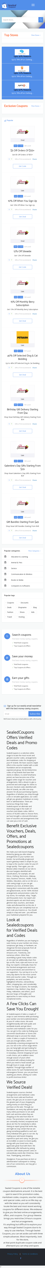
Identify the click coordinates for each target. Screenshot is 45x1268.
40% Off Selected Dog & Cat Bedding (22, 357)
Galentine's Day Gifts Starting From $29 (22, 467)
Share (34, 159)
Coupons (10, 603)
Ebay (35, 607)
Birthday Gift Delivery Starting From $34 (22, 411)
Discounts (24, 603)
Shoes (22, 612)
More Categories (34, 551)
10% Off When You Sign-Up (22, 201)
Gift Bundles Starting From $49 (22, 522)
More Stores (35, 35)
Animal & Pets (16, 562)
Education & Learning (19, 557)
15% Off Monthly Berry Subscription (22, 303)
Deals (9, 607)
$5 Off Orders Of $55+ (22, 151)
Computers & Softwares (20, 586)
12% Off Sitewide (22, 251)
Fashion (10, 612)
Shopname (22, 607)
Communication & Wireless (21, 574)
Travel (9, 617)
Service (14, 568)
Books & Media (17, 580)
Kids (32, 612)
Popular (10, 120)
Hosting (21, 617)
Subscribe (35, 713)
